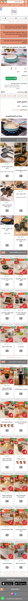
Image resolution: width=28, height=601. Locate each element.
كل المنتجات (18, 21)
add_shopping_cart (21, 176)
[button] (5, 2)
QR (3, 92)
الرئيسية (25, 21)
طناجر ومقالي (11, 21)
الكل (23, 5)
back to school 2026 (15, 5)
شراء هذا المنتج (11, 78)
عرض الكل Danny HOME (14, 357)
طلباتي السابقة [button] (23, 18)
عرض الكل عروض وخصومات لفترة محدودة (14, 574)
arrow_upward (2, 589)
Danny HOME (15, 109)
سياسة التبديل (11, 96)
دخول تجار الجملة (12, 18)
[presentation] (15, 68)
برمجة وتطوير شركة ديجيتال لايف (14, 598)
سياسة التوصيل (22, 96)
